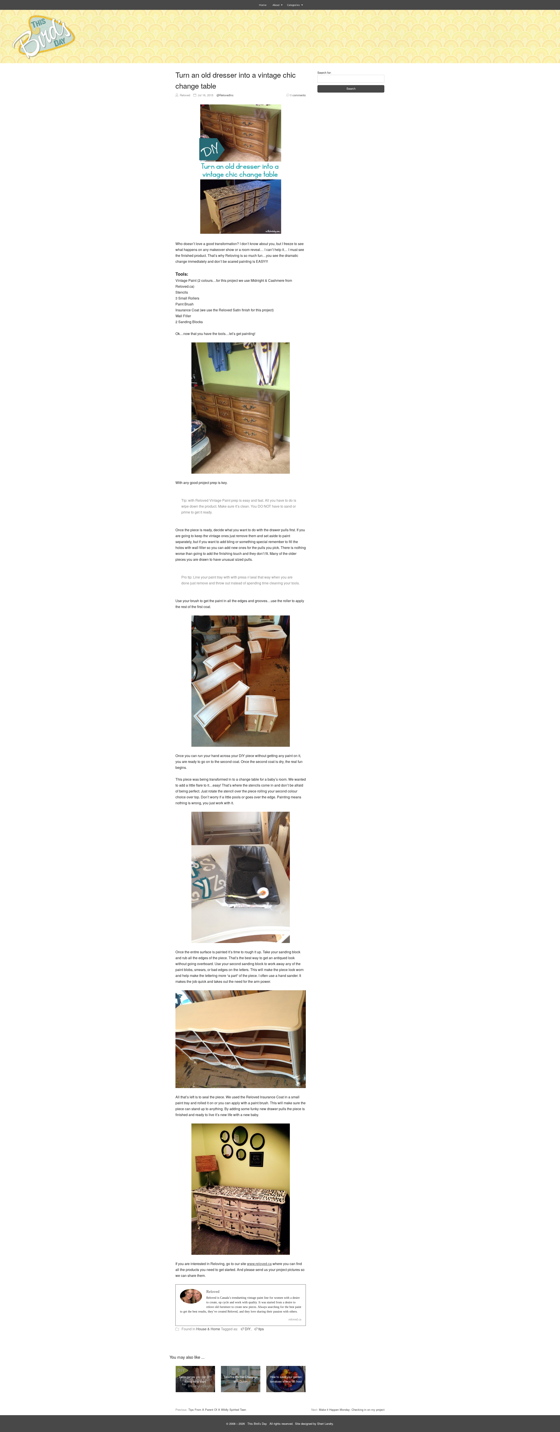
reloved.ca (295, 1319)
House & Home (208, 1328)
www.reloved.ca (259, 1263)
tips (261, 1328)
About (276, 5)
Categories (293, 5)
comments (298, 95)
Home (262, 5)
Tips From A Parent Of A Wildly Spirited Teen (217, 1409)
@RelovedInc (225, 95)
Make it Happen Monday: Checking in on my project (352, 1409)
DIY (248, 1328)
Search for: (324, 72)
